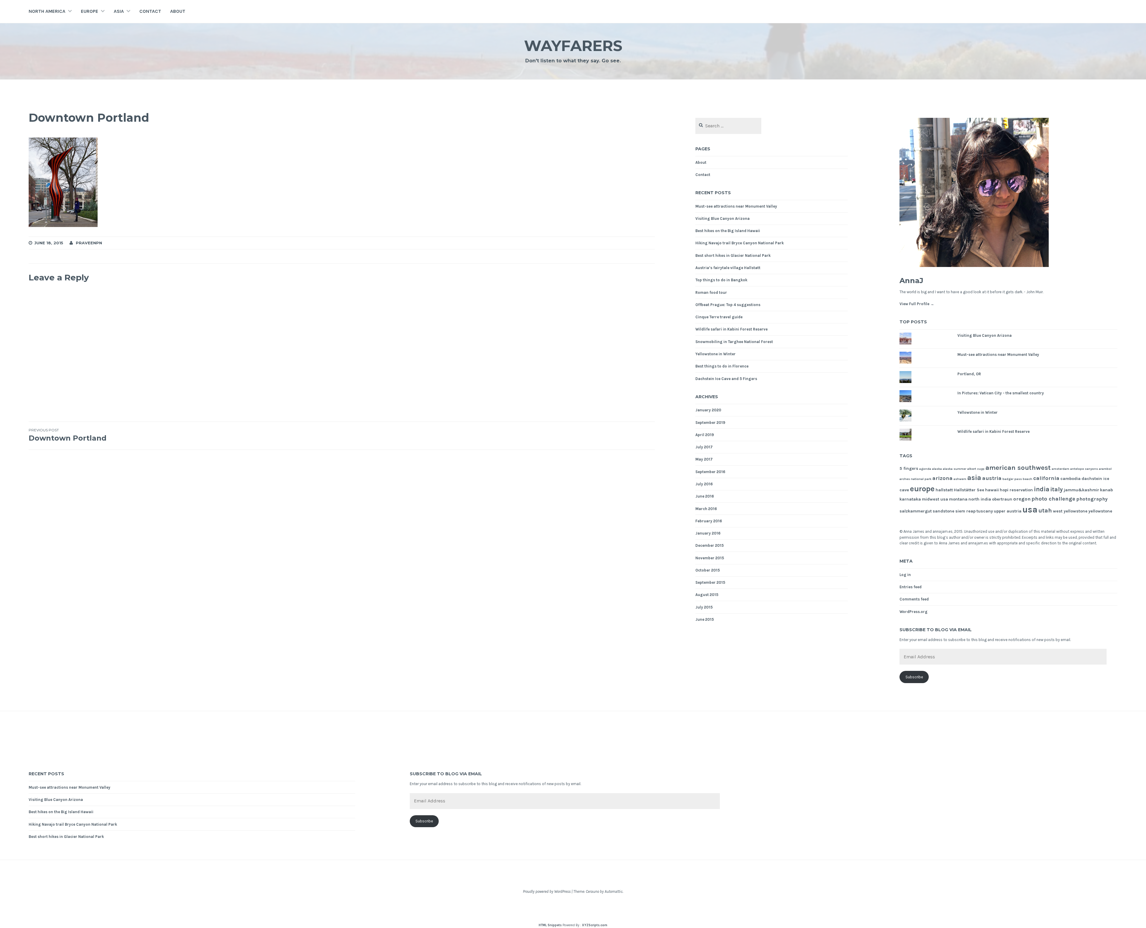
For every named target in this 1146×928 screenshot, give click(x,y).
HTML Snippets (550, 925)
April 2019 (704, 435)
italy (1056, 489)
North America (47, 11)
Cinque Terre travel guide (719, 317)
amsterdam (1060, 469)
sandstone (943, 511)
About (177, 11)
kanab (1106, 489)
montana (958, 499)
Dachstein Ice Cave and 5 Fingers (726, 378)
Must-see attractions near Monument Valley (736, 206)
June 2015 (704, 619)
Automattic (614, 891)
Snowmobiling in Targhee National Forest (734, 341)
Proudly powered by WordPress (547, 891)
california (1046, 478)
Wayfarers (573, 46)
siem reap (965, 511)
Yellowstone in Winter (715, 354)
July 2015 (704, 607)
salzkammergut (915, 511)
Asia (119, 11)
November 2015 (709, 558)
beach (1027, 479)
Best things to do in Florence (721, 366)
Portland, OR (969, 374)
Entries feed (910, 587)
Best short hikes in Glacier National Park (733, 255)
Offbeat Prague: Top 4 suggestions (727, 304)
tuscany (984, 511)
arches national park (915, 479)
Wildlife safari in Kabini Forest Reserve (731, 329)
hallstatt (944, 489)
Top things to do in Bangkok (721, 280)
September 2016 (710, 472)
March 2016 (706, 509)
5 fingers (908, 468)
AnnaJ (911, 280)
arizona (942, 478)
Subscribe (914, 677)
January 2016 (707, 533)
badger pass (1012, 479)
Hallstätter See (969, 489)
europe (922, 488)
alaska (937, 469)
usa (1029, 509)
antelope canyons (1084, 469)
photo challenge (1053, 498)
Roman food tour (711, 292)
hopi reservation (1016, 489)
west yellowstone (1070, 511)
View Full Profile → (916, 304)
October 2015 (707, 570)
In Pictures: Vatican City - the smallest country (1000, 393)
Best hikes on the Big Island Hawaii (727, 230)
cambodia (1070, 478)
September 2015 (710, 582)
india (1041, 489)
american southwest (1018, 468)
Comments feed (914, 599)
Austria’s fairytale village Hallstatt (727, 267)
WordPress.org (913, 611)
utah (1045, 510)
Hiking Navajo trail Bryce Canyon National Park (739, 243)
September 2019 (710, 422)
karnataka (910, 499)
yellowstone (1100, 511)
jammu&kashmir (1081, 489)
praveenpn (89, 242)
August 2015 (706, 594)
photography (1092, 499)
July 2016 (704, 484)
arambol (1105, 469)
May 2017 (704, 459)
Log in (905, 574)
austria (992, 478)
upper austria (1008, 511)
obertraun (1002, 499)
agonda (925, 469)
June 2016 (704, 496)
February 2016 (708, 521)
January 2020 (708, 410)
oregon (1022, 499)
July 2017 (704, 447)
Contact (150, 11)
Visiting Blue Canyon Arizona (722, 218)
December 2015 (709, 545)
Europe (89, 11)
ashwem (960, 479)
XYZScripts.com (594, 925)
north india (979, 499)
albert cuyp (976, 469)
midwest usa (935, 499)
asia (974, 478)
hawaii (992, 489)
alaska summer (954, 469)
